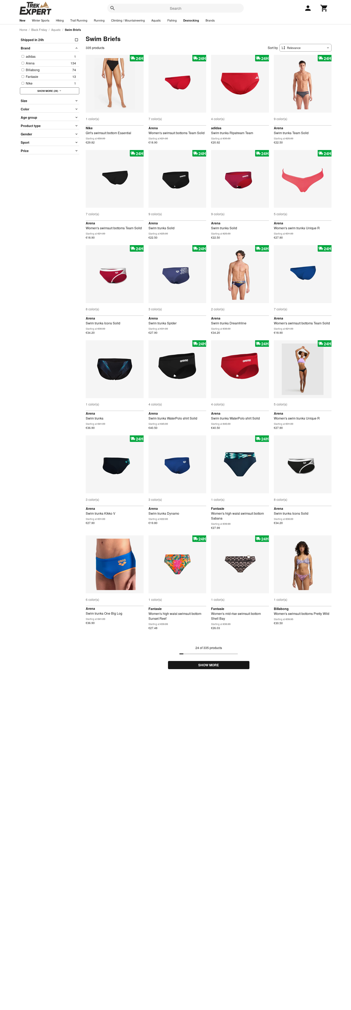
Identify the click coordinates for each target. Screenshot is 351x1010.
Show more (208, 665)
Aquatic (156, 20)
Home (23, 30)
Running (99, 20)
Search (175, 8)
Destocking (191, 20)
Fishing (172, 20)
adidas (216, 128)
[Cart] (324, 8)
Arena (153, 128)
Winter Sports (40, 20)
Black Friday (39, 30)
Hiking (60, 20)
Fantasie (217, 508)
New (22, 20)
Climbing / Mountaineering (128, 20)
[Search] (112, 8)
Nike (89, 128)
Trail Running (78, 20)
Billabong (281, 608)
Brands (210, 20)
